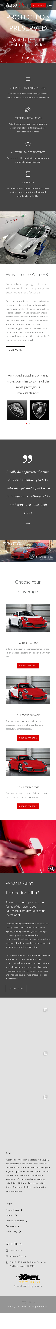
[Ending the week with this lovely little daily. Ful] (28, 1027)
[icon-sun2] (28, 144)
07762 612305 (16, 1250)
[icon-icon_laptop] (28, 79)
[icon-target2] (28, 110)
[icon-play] (28, 57)
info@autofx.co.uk (18, 1256)
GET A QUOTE (38, 5)
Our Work (15, 350)
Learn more (16, 988)
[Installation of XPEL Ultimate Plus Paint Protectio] (28, 1071)
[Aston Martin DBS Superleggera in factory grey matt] (28, 1114)
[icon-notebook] (28, 174)
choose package (28, 666)
